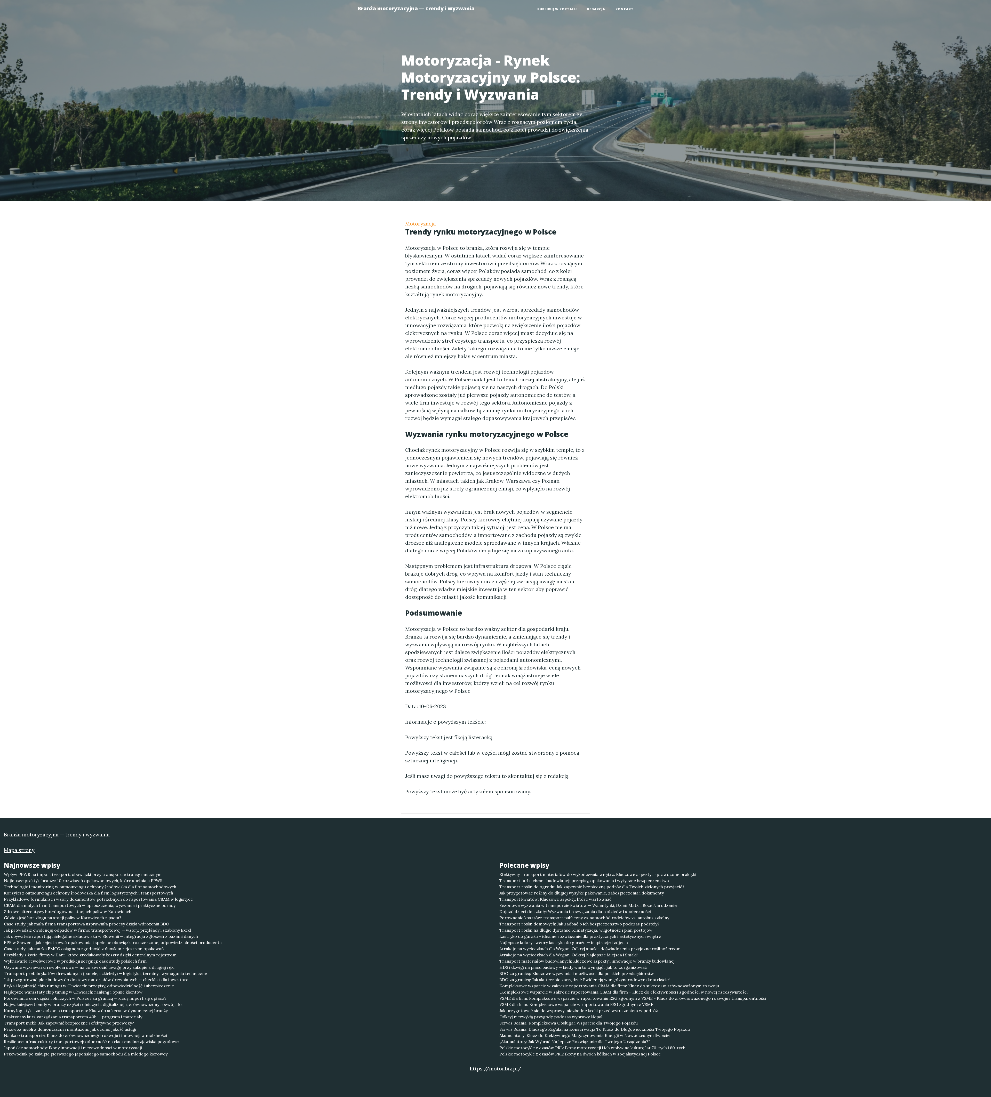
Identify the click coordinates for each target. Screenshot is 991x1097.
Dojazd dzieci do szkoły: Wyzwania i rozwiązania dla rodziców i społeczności (575, 911)
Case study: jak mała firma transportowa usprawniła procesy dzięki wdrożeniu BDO (86, 923)
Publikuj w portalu (557, 9)
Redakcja (596, 9)
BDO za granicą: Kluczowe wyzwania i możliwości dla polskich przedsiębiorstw (576, 973)
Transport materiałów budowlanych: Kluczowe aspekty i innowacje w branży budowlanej (587, 961)
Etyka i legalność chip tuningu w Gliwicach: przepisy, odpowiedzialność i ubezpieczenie (89, 985)
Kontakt (625, 9)
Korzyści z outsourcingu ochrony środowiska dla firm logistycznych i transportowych (88, 893)
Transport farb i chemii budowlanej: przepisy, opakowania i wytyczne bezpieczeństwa (584, 880)
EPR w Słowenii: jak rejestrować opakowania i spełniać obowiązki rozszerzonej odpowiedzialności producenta (113, 942)
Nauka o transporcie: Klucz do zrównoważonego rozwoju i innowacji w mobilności (85, 1035)
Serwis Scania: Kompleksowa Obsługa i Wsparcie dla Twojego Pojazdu (568, 1023)
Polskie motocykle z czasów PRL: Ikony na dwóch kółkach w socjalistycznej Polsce (580, 1053)
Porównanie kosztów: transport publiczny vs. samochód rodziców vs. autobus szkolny (584, 917)
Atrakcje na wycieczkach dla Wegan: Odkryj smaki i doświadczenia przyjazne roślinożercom (590, 948)
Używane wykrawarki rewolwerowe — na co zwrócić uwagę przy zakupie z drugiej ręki (89, 967)
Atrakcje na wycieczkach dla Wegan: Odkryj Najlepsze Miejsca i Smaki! (568, 954)
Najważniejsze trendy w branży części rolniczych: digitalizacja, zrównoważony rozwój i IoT (94, 1004)
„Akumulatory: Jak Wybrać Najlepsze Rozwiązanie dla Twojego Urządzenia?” (574, 1041)
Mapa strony (19, 850)
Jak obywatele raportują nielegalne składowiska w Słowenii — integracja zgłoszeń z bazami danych (101, 936)
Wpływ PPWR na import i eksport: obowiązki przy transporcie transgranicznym (83, 874)
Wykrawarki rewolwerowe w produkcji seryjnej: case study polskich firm (75, 961)
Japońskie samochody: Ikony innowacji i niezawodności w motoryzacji (73, 1047)
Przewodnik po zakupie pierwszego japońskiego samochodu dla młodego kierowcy (85, 1053)
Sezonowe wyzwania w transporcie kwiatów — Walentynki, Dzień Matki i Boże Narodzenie (588, 905)
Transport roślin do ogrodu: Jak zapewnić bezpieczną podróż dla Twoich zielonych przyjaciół (591, 886)
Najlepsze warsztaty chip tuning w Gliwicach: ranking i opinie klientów (73, 992)
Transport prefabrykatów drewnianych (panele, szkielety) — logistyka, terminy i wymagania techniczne (105, 973)
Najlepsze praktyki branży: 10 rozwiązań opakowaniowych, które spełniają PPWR (83, 880)
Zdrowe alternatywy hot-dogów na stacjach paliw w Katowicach (67, 911)
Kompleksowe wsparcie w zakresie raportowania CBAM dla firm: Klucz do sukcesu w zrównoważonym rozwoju (609, 985)
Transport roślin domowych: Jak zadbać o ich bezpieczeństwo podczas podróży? (579, 923)
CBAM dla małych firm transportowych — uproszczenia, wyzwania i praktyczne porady (89, 905)
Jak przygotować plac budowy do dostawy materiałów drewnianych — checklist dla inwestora (96, 979)
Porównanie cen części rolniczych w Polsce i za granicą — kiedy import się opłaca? (85, 998)
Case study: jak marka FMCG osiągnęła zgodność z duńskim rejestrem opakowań (84, 948)
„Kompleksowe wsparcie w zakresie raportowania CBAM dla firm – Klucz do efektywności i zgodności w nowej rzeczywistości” (624, 992)
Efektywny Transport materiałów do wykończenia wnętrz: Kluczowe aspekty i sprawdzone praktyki (597, 874)
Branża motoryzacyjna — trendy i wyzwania (416, 8)
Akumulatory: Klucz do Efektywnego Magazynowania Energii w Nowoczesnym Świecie (584, 1035)
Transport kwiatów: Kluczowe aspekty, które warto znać (555, 899)
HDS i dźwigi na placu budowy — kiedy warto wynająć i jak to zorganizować (573, 967)
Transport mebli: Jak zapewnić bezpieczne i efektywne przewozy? (69, 1023)
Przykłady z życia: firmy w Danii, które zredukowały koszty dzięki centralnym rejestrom (90, 954)
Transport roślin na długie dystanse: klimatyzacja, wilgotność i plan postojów (575, 930)
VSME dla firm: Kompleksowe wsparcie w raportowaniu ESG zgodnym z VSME (576, 1004)
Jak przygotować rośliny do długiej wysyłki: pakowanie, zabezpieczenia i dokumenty (581, 893)
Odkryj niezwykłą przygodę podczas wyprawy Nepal (550, 1016)
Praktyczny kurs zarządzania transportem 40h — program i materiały (73, 1016)
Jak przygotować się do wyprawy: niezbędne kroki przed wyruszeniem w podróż (578, 1010)
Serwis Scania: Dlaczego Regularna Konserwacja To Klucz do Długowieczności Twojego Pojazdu (594, 1029)
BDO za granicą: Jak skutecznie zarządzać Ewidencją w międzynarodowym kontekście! (584, 979)
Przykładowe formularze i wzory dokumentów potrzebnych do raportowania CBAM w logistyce (98, 899)
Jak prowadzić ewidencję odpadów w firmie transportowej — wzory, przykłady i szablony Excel (97, 930)
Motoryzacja (420, 223)
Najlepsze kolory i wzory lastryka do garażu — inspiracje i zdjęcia (563, 942)
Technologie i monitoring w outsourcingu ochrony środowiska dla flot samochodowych (90, 886)
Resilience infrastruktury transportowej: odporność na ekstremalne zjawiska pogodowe (91, 1041)
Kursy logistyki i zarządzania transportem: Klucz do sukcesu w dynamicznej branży (86, 1010)
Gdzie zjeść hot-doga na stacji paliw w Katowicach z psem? (62, 917)
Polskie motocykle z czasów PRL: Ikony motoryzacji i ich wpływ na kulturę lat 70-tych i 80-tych (592, 1047)
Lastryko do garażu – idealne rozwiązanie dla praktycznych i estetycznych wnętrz (580, 936)
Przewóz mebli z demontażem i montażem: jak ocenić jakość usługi (70, 1029)
